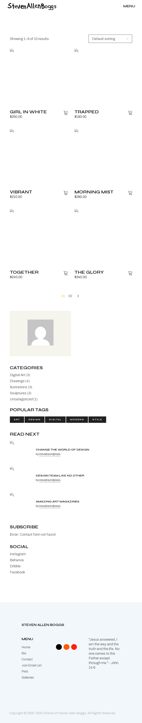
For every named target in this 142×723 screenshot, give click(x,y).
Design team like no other (60, 475)
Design (35, 419)
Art (17, 419)
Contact (27, 659)
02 (70, 296)
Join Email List (32, 665)
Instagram (18, 554)
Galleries (28, 677)
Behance (17, 560)
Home (26, 647)
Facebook (17, 572)
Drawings (17, 381)
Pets (25, 671)
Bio (24, 653)
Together (24, 272)
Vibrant (21, 192)
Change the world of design (62, 449)
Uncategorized (21, 399)
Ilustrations (18, 387)
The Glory (89, 272)
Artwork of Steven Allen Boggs (64, 713)
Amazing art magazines (57, 501)
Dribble (15, 566)
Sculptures (18, 393)
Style (97, 419)
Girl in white (28, 112)
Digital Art (17, 375)
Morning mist (93, 192)
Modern (77, 419)
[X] (59, 647)
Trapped (86, 112)
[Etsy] (66, 647)
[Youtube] (74, 647)
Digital (55, 419)
